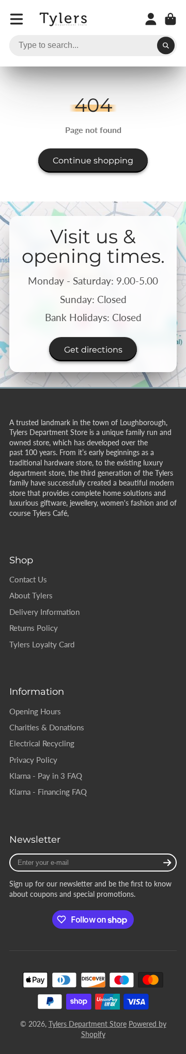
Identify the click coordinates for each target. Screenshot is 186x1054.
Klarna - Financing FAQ (48, 791)
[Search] (166, 46)
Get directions (93, 349)
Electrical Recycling (41, 743)
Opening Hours (35, 711)
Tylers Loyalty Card (41, 644)
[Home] (64, 19)
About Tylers (31, 595)
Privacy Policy (33, 759)
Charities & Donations (46, 727)
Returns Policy (33, 627)
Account (151, 19)
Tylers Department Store (88, 1023)
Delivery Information (44, 611)
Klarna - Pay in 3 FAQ (45, 775)
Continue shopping (93, 160)
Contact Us (28, 579)
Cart (170, 19)
